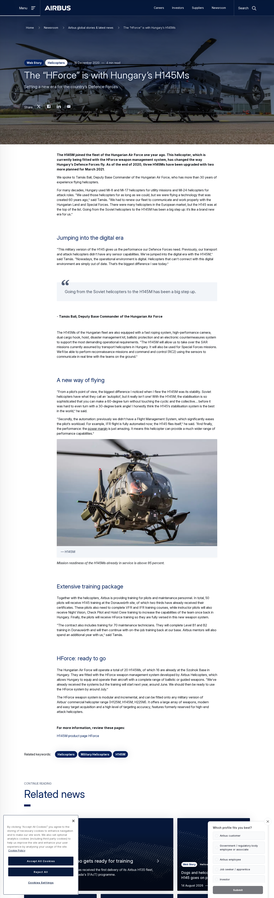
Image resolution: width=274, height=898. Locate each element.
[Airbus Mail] (69, 106)
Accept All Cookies (41, 861)
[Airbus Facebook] (49, 106)
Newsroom (219, 7)
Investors (178, 7)
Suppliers (198, 7)
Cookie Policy (16, 850)
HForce (93, 736)
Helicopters (66, 754)
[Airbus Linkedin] (59, 106)
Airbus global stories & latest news (90, 27)
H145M (120, 754)
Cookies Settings (41, 882)
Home (30, 27)
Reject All (41, 872)
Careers (159, 7)
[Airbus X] (39, 106)
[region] (40, 855)
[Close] (73, 820)
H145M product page (72, 736)
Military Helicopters (95, 754)
